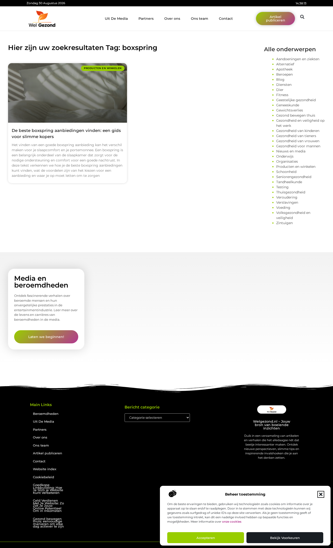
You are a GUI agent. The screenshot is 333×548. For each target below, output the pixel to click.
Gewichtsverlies (289, 110)
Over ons (172, 18)
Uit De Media (116, 18)
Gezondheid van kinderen (297, 131)
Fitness (282, 95)
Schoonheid (286, 171)
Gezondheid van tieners (296, 136)
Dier (280, 90)
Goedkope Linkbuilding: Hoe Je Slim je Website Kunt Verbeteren (48, 489)
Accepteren (205, 538)
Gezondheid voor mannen (298, 146)
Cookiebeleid (43, 477)
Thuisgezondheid (290, 192)
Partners (146, 18)
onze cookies (231, 521)
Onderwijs (285, 156)
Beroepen (284, 74)
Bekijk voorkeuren (285, 538)
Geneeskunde (287, 105)
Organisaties (287, 161)
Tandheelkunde (289, 182)
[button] (320, 494)
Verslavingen (287, 202)
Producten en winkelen (295, 166)
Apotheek (284, 69)
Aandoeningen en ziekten (297, 59)
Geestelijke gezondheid (296, 100)
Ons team (199, 18)
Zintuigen (284, 223)
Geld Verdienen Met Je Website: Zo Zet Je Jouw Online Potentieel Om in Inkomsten (48, 506)
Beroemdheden (46, 414)
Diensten (284, 84)
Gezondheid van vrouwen (297, 141)
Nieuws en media (290, 151)
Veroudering (286, 197)
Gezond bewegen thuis (295, 115)
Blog (280, 79)
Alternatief (285, 64)
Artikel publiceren (47, 453)
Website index (44, 469)
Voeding (283, 207)
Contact (226, 18)
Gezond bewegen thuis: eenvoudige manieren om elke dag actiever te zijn (48, 522)
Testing (282, 187)
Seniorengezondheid (293, 177)
